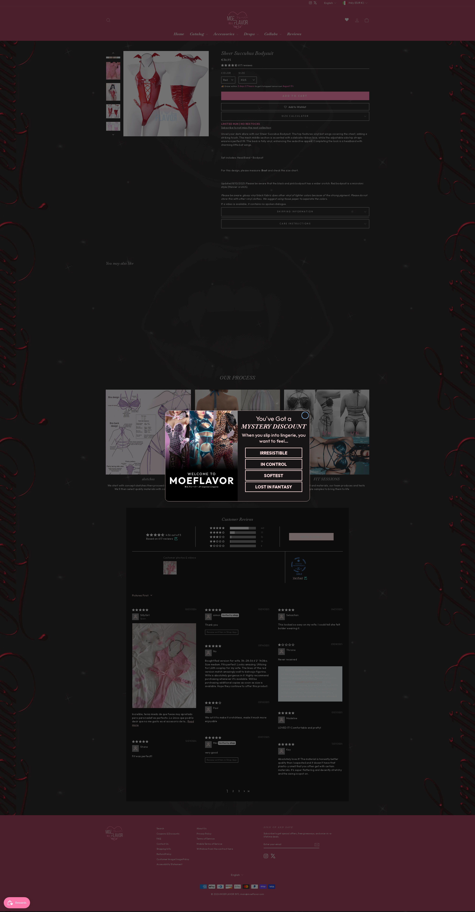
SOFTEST (273, 475)
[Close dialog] (305, 415)
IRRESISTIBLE (273, 453)
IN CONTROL (274, 464)
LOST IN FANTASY (273, 487)
